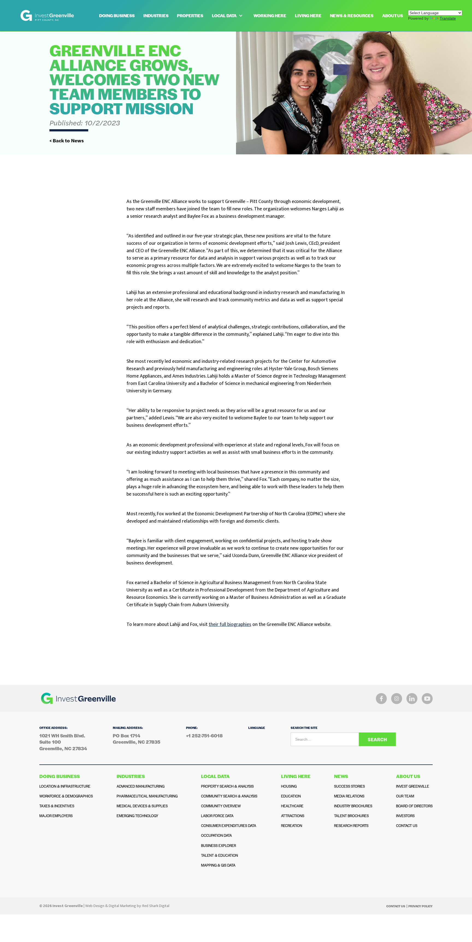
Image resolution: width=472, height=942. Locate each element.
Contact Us (395, 906)
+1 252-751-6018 (204, 735)
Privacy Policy (420, 906)
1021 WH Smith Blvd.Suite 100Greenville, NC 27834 (63, 742)
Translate (448, 18)
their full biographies (230, 624)
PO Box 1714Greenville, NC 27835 (136, 738)
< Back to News (66, 140)
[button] (228, 15)
